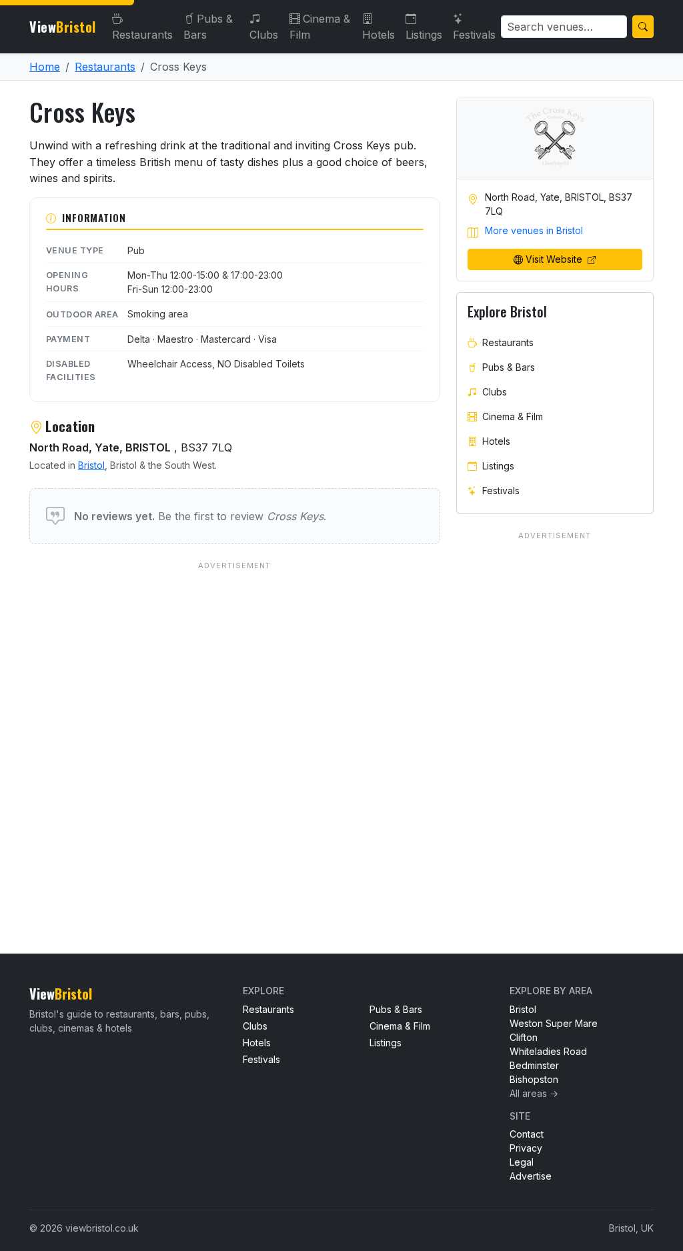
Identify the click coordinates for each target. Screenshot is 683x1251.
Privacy (526, 1148)
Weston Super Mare (554, 1023)
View (62, 27)
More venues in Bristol (534, 230)
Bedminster (534, 1065)
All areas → (534, 1093)
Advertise (531, 1176)
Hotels (378, 34)
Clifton (524, 1037)
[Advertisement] (234, 730)
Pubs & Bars (208, 26)
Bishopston (534, 1079)
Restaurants (142, 34)
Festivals (474, 34)
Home (44, 66)
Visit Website (555, 259)
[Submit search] (643, 26)
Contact (527, 1134)
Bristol (91, 465)
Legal (522, 1162)
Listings (424, 34)
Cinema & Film (319, 26)
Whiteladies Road (548, 1051)
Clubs (263, 34)
